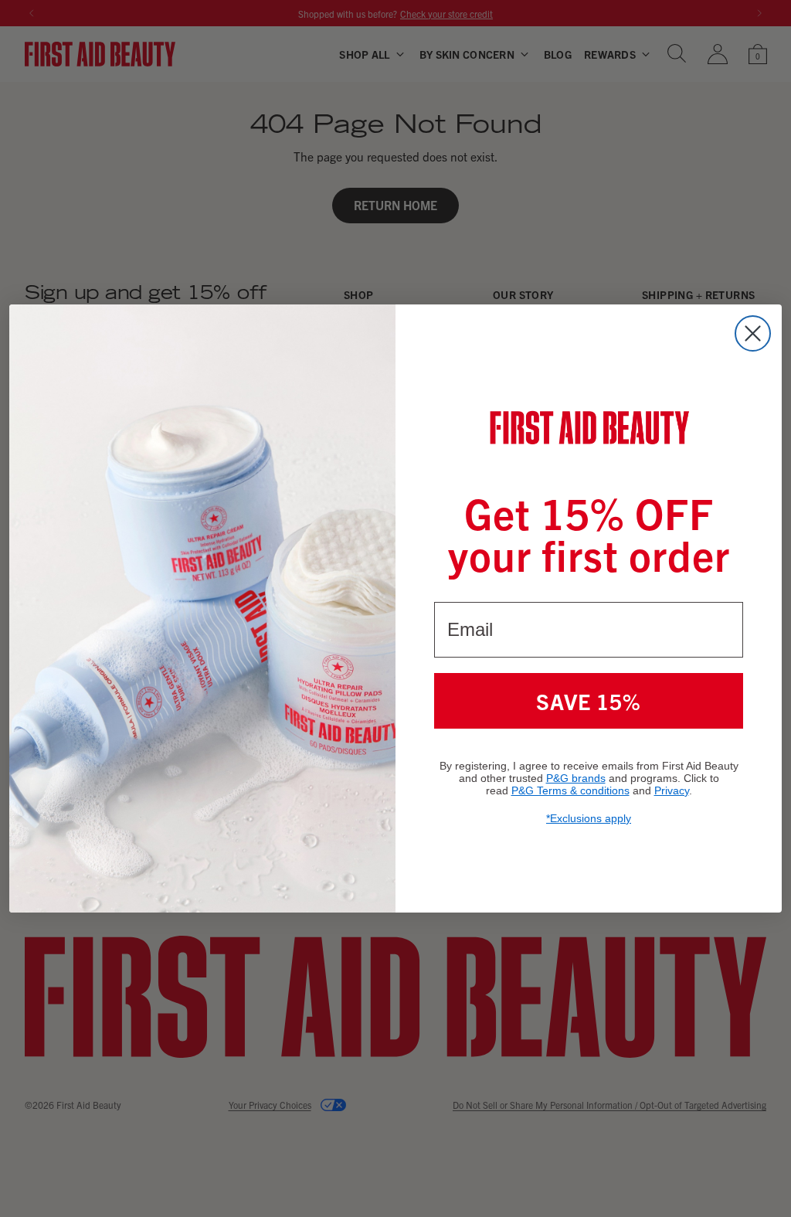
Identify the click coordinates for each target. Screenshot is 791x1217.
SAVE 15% (588, 701)
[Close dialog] (752, 333)
